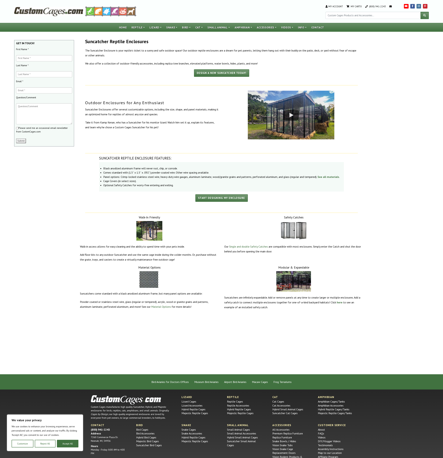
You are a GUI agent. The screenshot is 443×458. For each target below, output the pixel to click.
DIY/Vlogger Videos (329, 441)
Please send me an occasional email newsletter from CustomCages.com (42, 129)
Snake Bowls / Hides (284, 441)
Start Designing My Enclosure (221, 198)
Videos (286, 27)
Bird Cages (142, 429)
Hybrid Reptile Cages (193, 409)
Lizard (154, 27)
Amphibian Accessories (330, 405)
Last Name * (22, 65)
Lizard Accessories (192, 405)
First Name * (22, 49)
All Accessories (281, 429)
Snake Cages (189, 429)
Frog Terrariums (282, 382)
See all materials (328, 177)
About (321, 429)
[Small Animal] (132, 11)
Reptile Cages (235, 401)
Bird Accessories (145, 433)
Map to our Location (330, 453)
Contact (317, 27)
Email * (19, 81)
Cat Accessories (281, 405)
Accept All (67, 443)
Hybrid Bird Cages (146, 437)
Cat (198, 27)
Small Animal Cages (238, 429)
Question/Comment (26, 97)
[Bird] (115, 11)
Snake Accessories (192, 433)
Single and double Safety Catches (248, 246)
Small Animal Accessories (241, 433)
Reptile (137, 27)
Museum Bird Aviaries (206, 382)
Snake (170, 27)
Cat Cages (278, 401)
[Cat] (98, 11)
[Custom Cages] (126, 400)
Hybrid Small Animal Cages (287, 409)
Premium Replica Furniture (287, 433)
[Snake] (123, 11)
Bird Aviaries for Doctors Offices (170, 382)
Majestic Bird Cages (147, 441)
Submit (21, 140)
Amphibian (242, 27)
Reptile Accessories (238, 405)
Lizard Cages (189, 401)
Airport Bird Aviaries (235, 382)
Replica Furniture (282, 437)
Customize (22, 443)
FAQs (321, 433)
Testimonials (325, 445)
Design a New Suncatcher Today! (221, 73)
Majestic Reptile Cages (195, 413)
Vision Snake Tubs (282, 445)
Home (123, 27)
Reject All (45, 443)
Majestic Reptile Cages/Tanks (335, 413)
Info (301, 27)
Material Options (161, 306)
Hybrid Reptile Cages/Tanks (333, 409)
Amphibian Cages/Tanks (331, 401)
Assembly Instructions (330, 449)
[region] (45, 432)
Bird (185, 27)
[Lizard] (89, 11)
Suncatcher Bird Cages (149, 445)
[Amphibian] (106, 11)
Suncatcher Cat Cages (285, 413)
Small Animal (217, 27)
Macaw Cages (260, 382)
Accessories (265, 27)
